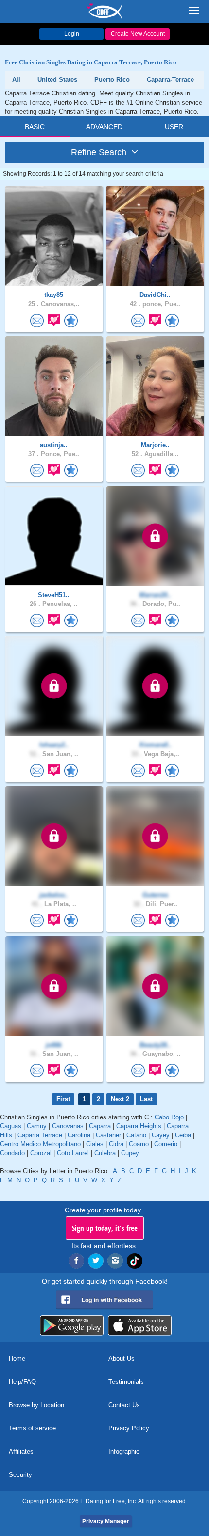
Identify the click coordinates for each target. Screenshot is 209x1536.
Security (20, 1474)
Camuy (37, 1126)
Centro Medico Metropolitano (40, 1144)
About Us (121, 1358)
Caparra (100, 1126)
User (174, 127)
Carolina (79, 1135)
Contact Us (124, 1405)
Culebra (105, 1153)
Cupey (130, 1153)
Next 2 (120, 1098)
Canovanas (68, 1126)
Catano (136, 1135)
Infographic (123, 1451)
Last (146, 1098)
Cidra (116, 1144)
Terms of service (32, 1428)
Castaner (108, 1135)
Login (71, 34)
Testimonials (126, 1381)
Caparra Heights (138, 1126)
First (63, 1098)
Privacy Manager (105, 1521)
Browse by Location (36, 1405)
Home (17, 1358)
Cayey (161, 1135)
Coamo (139, 1144)
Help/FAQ (22, 1381)
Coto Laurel (73, 1153)
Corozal (41, 1153)
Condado (12, 1153)
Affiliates (21, 1451)
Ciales (95, 1144)
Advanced (104, 127)
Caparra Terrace (39, 1135)
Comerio (165, 1144)
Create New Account (138, 34)
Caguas (10, 1126)
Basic (35, 127)
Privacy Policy (128, 1428)
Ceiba (183, 1135)
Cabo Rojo (169, 1117)
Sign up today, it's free (105, 1228)
